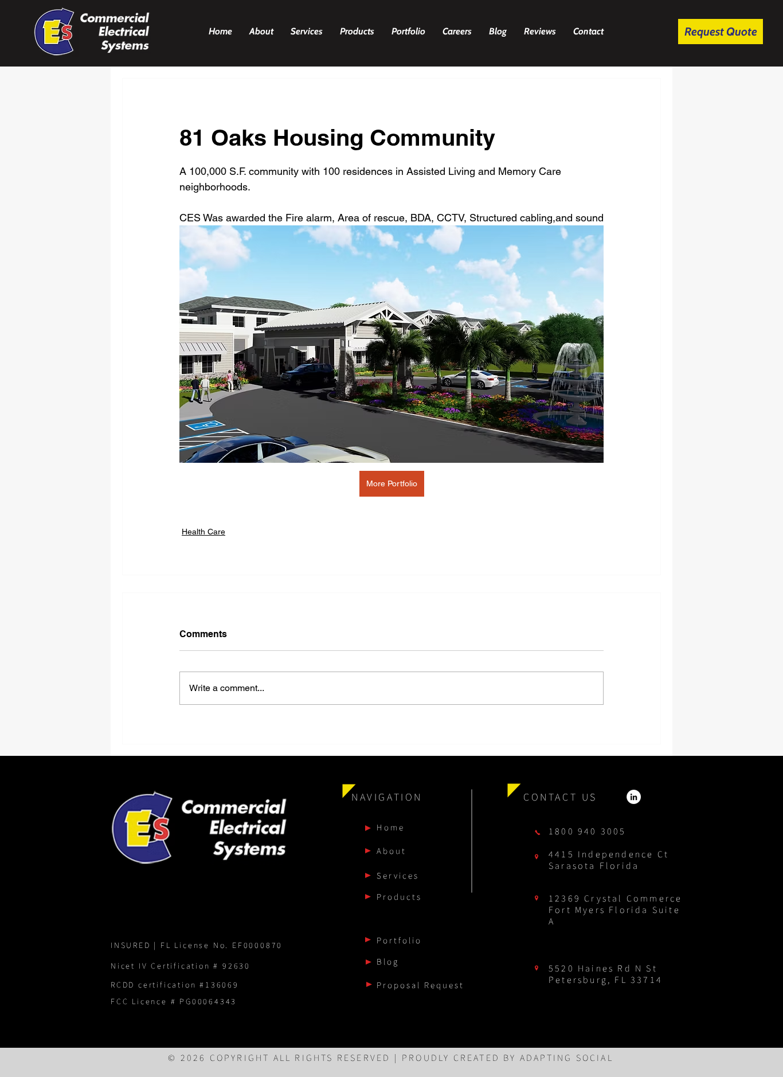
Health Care (203, 531)
